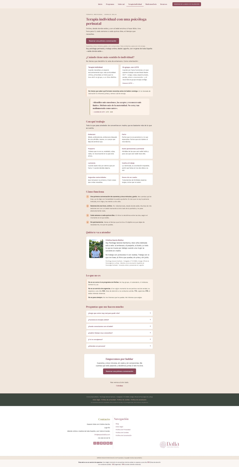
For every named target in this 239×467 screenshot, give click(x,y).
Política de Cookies (122, 432)
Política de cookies (123, 400)
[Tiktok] (111, 443)
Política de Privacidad (123, 429)
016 (123, 464)
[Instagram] (94, 443)
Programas (110, 4)
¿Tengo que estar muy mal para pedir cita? (104, 313)
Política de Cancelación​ (124, 435)
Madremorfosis (151, 4)
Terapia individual (135, 4)
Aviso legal (96, 400)
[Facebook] (101, 443)
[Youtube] (107, 443)
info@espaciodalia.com (102, 434)
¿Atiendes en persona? (96, 346)
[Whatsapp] (98, 443)
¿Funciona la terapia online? (98, 320)
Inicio (100, 4)
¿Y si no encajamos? (95, 339)
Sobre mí (121, 4)
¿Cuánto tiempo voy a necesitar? (100, 333)
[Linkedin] (104, 443)
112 (113, 464)
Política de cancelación (138, 400)
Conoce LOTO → (128, 83)
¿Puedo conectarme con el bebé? (100, 326)
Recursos (163, 4)
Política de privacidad (108, 400)
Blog (117, 424)
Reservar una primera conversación (102, 41)
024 (148, 462)
